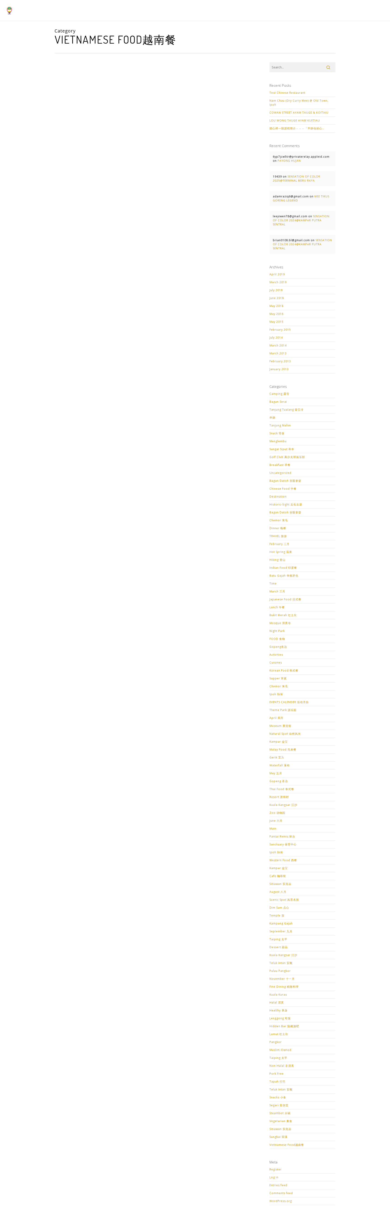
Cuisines (275, 662)
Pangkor (275, 1042)
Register (275, 1169)
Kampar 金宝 (278, 742)
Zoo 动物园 (277, 813)
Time (273, 583)
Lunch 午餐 (277, 607)
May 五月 (275, 773)
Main (272, 828)
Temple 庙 (276, 915)
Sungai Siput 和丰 (281, 449)
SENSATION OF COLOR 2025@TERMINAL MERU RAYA (296, 178)
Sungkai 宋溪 (278, 1137)
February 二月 (279, 544)
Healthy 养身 (278, 1010)
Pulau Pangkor (280, 971)
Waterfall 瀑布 (279, 765)
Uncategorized (280, 473)
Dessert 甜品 (278, 947)
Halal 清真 (276, 1002)
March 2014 (278, 345)
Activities (276, 655)
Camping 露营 (279, 394)
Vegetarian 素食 (280, 1121)
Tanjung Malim (280, 425)
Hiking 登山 (277, 560)
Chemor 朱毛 (278, 520)
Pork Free (276, 1074)
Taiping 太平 (278, 939)
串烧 (272, 417)
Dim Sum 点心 (279, 908)
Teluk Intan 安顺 (280, 963)
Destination (278, 496)
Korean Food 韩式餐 (283, 670)
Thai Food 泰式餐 (281, 789)
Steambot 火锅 (279, 1113)
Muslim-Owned (280, 1050)
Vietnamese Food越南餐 (286, 1145)
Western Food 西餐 (283, 860)
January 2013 (279, 369)
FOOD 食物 (277, 639)
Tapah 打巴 (277, 1081)
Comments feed (281, 1193)
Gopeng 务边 (278, 781)
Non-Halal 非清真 (281, 1066)
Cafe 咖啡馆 (277, 876)
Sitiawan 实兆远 (280, 884)
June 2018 (276, 298)
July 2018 (276, 290)
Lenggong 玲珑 (280, 1018)
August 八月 (277, 892)
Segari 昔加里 (278, 1105)
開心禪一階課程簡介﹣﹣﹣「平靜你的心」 (297, 128)
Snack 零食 (277, 433)
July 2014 (276, 337)
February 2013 (280, 361)
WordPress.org (280, 1201)
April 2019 (277, 274)
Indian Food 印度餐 (283, 568)
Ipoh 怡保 (276, 694)
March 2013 (278, 353)
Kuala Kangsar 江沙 (283, 805)
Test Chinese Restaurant (287, 93)
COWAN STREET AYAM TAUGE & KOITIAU (298, 113)
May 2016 (276, 314)
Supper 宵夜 (278, 678)
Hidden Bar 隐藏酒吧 (284, 1026)
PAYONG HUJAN (289, 161)
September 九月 (280, 931)
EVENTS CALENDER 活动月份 (289, 702)
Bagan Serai (278, 402)
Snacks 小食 (277, 1097)
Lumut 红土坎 (278, 1034)
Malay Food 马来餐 (282, 749)
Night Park (277, 631)
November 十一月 (282, 979)
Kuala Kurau (278, 994)
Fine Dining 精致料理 (284, 987)
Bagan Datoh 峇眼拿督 (285, 481)
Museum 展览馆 (280, 726)
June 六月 (276, 821)
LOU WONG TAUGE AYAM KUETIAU (294, 120)
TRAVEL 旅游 (278, 536)
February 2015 (280, 330)
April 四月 (276, 718)
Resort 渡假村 (279, 797)
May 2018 (276, 306)
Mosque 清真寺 (280, 623)
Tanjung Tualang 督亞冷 (286, 410)
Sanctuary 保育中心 (283, 844)
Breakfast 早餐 (279, 465)
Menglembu (278, 441)
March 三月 (277, 591)
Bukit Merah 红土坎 (283, 615)
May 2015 (276, 322)
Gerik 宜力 (276, 757)
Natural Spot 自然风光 (285, 734)
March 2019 (278, 282)
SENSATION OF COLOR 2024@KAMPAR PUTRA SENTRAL (301, 220)
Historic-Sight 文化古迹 (285, 504)
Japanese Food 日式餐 (285, 599)
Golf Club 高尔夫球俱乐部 (287, 457)
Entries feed (278, 1185)
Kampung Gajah (281, 923)
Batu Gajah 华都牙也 (283, 576)
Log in (274, 1177)
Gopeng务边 (278, 647)
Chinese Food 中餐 (283, 489)
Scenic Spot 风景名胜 (284, 900)
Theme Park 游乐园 (283, 710)
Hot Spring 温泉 (280, 552)
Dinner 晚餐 (277, 528)
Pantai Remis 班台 (282, 836)
